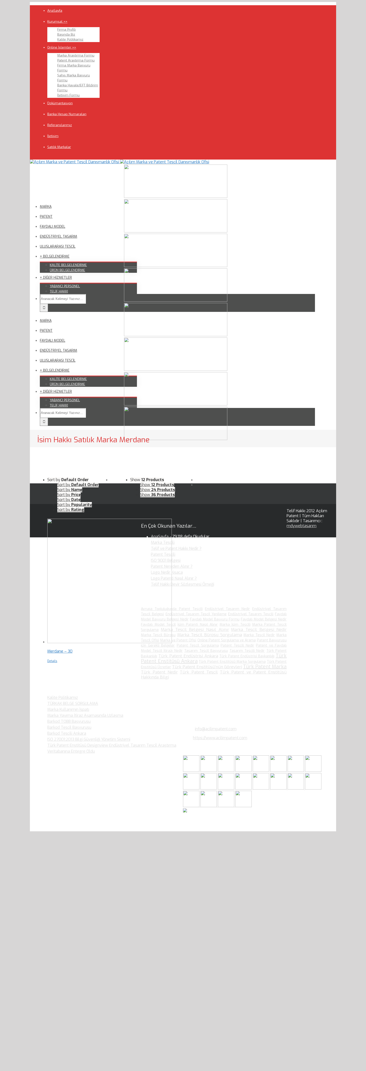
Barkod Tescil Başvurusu (69, 727)
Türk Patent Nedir (159, 672)
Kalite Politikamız (70, 39)
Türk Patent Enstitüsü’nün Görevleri (207, 667)
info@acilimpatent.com (216, 729)
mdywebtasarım (301, 525)
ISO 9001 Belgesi (166, 560)
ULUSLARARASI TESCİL (57, 246)
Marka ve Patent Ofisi (178, 640)
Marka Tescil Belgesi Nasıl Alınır (195, 629)
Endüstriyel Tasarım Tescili (250, 614)
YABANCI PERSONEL (65, 286)
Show (157, 484)
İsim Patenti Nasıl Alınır (198, 624)
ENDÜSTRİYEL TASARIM (58, 236)
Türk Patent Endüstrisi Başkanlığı (246, 656)
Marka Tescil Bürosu (158, 635)
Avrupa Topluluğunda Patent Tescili (171, 609)
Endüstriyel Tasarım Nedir (227, 609)
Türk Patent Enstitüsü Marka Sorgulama (232, 661)
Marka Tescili (163, 542)
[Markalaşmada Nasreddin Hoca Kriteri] (209, 788)
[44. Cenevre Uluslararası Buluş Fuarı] (191, 788)
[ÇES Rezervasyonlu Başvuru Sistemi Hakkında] (261, 788)
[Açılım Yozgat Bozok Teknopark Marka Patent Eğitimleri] (191, 770)
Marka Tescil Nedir (259, 635)
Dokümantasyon (60, 103)
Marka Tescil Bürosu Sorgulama (209, 635)
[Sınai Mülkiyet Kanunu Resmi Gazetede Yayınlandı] (296, 770)
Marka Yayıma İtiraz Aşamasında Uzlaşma (85, 715)
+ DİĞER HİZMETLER (56, 277)
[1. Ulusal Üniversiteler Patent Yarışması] (226, 770)
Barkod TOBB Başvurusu (69, 721)
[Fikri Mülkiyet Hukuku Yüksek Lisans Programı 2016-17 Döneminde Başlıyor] (226, 788)
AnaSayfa (54, 10)
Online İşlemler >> (61, 47)
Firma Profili (66, 29)
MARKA (46, 206)
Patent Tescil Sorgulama (198, 645)
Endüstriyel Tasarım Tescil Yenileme (196, 614)
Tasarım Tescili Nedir (247, 650)
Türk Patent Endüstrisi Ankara (188, 656)
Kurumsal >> (57, 21)
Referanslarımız (59, 125)
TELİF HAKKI (59, 291)
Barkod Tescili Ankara (66, 733)
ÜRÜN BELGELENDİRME (67, 270)
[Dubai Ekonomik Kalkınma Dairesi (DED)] (209, 770)
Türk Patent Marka (265, 666)
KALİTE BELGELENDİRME (68, 265)
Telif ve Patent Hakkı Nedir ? (176, 548)
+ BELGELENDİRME (54, 256)
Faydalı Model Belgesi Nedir (264, 619)
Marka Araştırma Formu (75, 55)
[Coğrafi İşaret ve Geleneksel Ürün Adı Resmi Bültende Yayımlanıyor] (261, 770)
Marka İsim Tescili (235, 624)
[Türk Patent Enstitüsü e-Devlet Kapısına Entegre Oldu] (209, 805)
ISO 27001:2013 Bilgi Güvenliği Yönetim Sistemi (88, 739)
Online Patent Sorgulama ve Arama (226, 640)
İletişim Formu (68, 95)
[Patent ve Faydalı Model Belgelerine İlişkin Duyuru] (279, 788)
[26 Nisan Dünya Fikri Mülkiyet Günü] (296, 788)
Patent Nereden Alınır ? (171, 566)
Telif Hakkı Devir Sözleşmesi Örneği (182, 584)
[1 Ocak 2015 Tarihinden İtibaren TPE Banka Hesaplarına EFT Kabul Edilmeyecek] (226, 805)
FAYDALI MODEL (52, 226)
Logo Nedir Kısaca (167, 572)
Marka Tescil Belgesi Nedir (259, 629)
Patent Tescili (163, 554)
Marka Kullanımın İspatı (68, 709)
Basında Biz (66, 34)
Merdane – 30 (59, 651)
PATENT (46, 216)
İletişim (53, 136)
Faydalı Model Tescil (158, 624)
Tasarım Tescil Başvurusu (206, 650)
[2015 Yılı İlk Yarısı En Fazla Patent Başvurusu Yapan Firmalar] (244, 788)
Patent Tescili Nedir (237, 645)
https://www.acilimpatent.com (220, 737)
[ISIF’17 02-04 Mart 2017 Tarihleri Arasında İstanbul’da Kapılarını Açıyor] (279, 770)
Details (52, 661)
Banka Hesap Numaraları (66, 114)
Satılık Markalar (59, 147)
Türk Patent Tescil (199, 672)
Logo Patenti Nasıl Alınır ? (174, 578)
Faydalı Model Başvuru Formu (215, 619)
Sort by (78, 484)
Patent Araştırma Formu (76, 60)
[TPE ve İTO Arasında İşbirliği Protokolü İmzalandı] (243, 805)
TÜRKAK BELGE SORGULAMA (72, 703)
